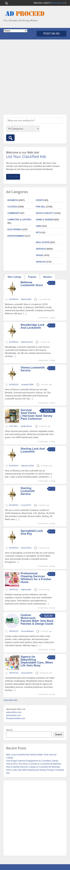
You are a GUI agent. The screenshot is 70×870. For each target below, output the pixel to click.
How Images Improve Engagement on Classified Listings (32, 761)
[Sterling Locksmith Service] (12, 501)
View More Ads (10, 700)
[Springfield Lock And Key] (12, 544)
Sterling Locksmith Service (28, 491)
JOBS (38, 226)
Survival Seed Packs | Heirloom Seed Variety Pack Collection (36, 414)
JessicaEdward (27, 631)
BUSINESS (12, 200)
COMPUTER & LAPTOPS (19, 219)
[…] (24, 313)
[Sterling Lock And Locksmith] (12, 462)
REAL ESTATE (43, 242)
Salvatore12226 (27, 466)
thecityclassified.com (15, 718)
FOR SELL (41, 207)
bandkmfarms (26, 426)
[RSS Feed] (6, 2)
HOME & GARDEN (45, 219)
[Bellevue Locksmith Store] (12, 295)
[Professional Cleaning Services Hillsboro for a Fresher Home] (12, 586)
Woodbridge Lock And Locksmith (32, 326)
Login (62, 3)
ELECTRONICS (14, 229)
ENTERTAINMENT (16, 236)
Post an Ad (51, 33)
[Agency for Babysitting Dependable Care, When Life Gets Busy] (12, 669)
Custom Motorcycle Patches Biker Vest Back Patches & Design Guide (37, 619)
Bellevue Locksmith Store (32, 284)
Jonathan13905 (27, 384)
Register (54, 3)
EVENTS (40, 200)
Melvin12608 (26, 299)
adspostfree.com (13, 712)
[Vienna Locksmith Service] (12, 381)
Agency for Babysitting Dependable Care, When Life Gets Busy (37, 661)
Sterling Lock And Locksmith (33, 450)
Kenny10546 (26, 548)
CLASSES (12, 207)
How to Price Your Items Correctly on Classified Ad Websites (33, 764)
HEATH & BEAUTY (45, 213)
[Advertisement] (35, 77)
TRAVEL (40, 255)
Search (9, 730)
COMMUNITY (13, 213)
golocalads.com (13, 715)
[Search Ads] (10, 137)
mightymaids (26, 589)
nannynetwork (27, 673)
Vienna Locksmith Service (33, 369)
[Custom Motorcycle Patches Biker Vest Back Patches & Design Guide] (12, 627)
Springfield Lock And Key (32, 532)
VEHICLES (41, 262)
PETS (38, 232)
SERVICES (41, 249)
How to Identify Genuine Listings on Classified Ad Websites (33, 767)
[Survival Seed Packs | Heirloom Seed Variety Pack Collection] (12, 422)
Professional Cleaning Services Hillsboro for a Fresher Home (36, 578)
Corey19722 (26, 505)
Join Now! (13, 177)
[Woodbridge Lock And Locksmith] (12, 338)
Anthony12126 (27, 342)
